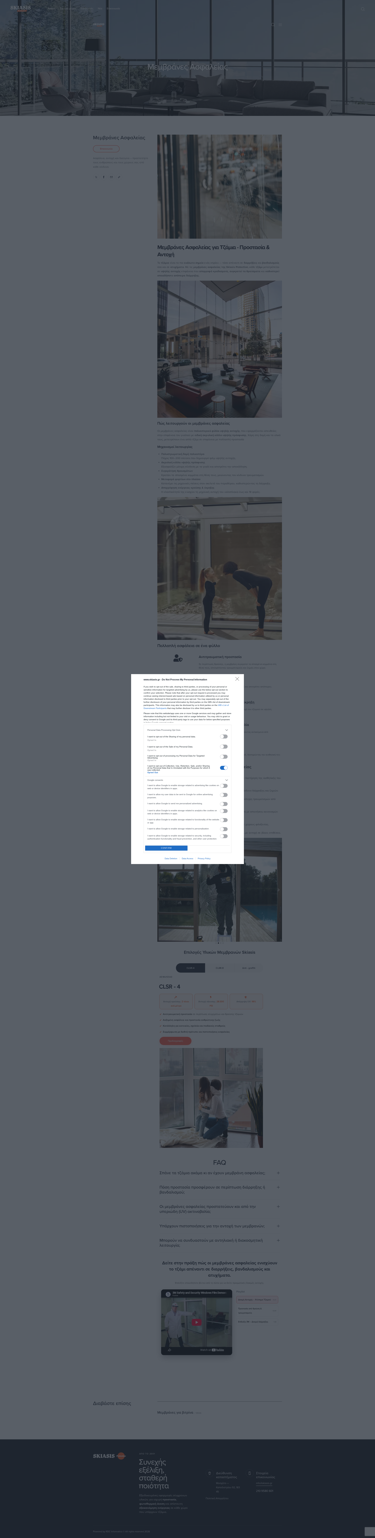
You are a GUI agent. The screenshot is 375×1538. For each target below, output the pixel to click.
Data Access (187, 858)
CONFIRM (166, 848)
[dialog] (187, 769)
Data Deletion (171, 858)
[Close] (238, 680)
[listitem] (187, 730)
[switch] (224, 736)
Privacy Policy (204, 858)
